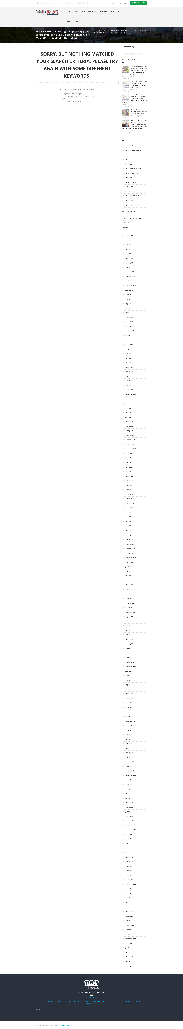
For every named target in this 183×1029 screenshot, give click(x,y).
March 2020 (129, 585)
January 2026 (129, 267)
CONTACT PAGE (91, 997)
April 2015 (128, 852)
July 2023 (128, 403)
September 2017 (130, 721)
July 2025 (128, 294)
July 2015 (128, 839)
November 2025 (130, 276)
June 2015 (128, 843)
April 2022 (128, 471)
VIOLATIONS (96, 1002)
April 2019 (128, 635)
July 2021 (128, 512)
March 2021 (129, 530)
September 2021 (130, 503)
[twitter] (117, 2)
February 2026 (129, 263)
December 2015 (130, 816)
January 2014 (129, 920)
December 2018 (130, 653)
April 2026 (128, 254)
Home (95, 31)
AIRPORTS (49, 1002)
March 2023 (129, 422)
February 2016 (129, 807)
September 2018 (130, 666)
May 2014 (128, 902)
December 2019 (130, 598)
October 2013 (129, 934)
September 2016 (130, 775)
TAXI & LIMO (67, 1002)
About (75, 11)
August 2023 (129, 399)
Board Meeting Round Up (133, 168)
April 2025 (128, 308)
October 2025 (129, 281)
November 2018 (130, 657)
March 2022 (129, 476)
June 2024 (128, 353)
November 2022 (130, 440)
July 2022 (128, 458)
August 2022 (129, 453)
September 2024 (130, 340)
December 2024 (130, 326)
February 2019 (129, 644)
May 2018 (128, 685)
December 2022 (130, 435)
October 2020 (129, 553)
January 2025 (129, 322)
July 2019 (128, 621)
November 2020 (130, 548)
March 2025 (129, 313)
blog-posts (128, 164)
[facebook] (113, 3)
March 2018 (129, 694)
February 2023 (129, 426)
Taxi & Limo (103, 11)
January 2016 (129, 812)
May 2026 (128, 249)
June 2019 (128, 626)
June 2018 (128, 680)
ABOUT (40, 1002)
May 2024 (128, 358)
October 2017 (129, 716)
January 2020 (129, 594)
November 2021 (130, 494)
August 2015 (129, 834)
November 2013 (130, 930)
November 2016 (130, 766)
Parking (112, 11)
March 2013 (129, 957)
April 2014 (128, 907)
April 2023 (128, 417)
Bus (119, 11)
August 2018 (129, 671)
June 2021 (128, 517)
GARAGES (58, 1002)
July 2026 (128, 240)
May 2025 (128, 304)
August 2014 (129, 889)
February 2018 (129, 698)
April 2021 (128, 526)
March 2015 (129, 857)
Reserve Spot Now (138, 3)
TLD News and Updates (132, 196)
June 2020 (128, 571)
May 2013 (128, 952)
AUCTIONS (86, 1002)
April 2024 (128, 363)
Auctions (126, 11)
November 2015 (130, 821)
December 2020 (130, 544)
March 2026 (129, 258)
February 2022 (129, 480)
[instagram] (121, 3)
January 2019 (129, 648)
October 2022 (129, 444)
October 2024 (129, 335)
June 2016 (128, 789)
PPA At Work (129, 177)
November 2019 (130, 603)
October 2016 (129, 771)
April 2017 (128, 744)
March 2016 (129, 802)
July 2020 (128, 567)
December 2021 (130, 489)
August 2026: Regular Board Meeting (132, 218)
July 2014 (128, 893)
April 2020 (128, 580)
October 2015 (129, 825)
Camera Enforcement (73, 21)
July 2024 (128, 349)
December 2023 (130, 381)
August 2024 (129, 344)
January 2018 (129, 703)
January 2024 (129, 376)
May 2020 (128, 576)
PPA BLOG (139, 1002)
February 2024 (129, 372)
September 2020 (130, 558)
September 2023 (130, 394)
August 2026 (129, 235)
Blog (126, 159)
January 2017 (129, 757)
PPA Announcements (131, 173)
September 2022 (130, 449)
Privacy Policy (65, 1025)
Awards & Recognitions (132, 146)
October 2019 (129, 607)
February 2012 (129, 966)
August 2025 (129, 290)
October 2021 (129, 499)
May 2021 (128, 521)
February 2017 (129, 753)
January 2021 (129, 539)
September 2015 (130, 830)
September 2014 (130, 884)
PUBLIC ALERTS (92, 1004)
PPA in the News (130, 182)
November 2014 (130, 875)
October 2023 (129, 390)
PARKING (77, 1002)
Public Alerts (129, 187)
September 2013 (130, 939)
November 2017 (130, 712)
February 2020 (129, 589)
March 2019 (129, 639)
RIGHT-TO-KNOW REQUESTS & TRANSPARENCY (118, 1002)
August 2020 (129, 562)
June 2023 (128, 408)
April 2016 (128, 798)
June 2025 (128, 299)
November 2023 (130, 385)
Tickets (68, 11)
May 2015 (128, 848)
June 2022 (128, 462)
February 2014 (129, 916)
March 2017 (129, 748)
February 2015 (129, 861)
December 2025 (130, 272)
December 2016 (130, 762)
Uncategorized (129, 200)
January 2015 (129, 866)
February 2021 (129, 535)
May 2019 (128, 630)
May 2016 (128, 793)
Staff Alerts (128, 191)
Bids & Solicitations (131, 155)
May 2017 (128, 739)
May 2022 (128, 467)
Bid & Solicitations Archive (133, 150)
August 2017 (129, 725)
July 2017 (128, 730)
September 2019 (130, 612)
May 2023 (128, 412)
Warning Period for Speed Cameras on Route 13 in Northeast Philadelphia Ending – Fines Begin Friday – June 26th (135, 98)
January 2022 (129, 485)
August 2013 (129, 943)
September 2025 (130, 285)
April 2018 (128, 689)
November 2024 (130, 331)
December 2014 (130, 871)
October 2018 (129, 662)
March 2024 (129, 367)
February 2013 (129, 961)
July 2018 (128, 676)
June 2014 (128, 898)
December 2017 (130, 707)
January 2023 (129, 431)
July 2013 (128, 948)
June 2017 (128, 735)
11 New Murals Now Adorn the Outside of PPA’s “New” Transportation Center (139, 111)
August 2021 (129, 508)
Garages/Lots (92, 11)
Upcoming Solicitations (132, 205)
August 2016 (129, 780)
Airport (82, 11)
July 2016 (128, 784)
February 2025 (129, 317)
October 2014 (129, 880)
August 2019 (129, 617)
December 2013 (130, 925)
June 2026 (128, 245)
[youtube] (125, 3)
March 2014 (129, 911)
